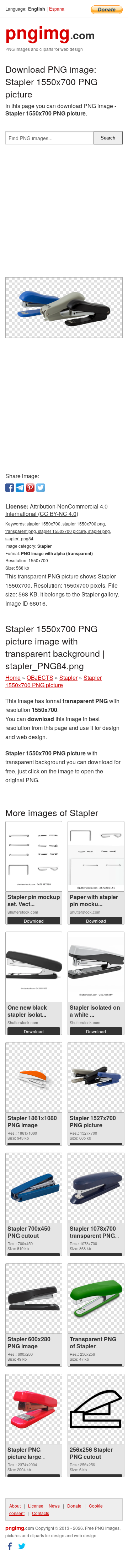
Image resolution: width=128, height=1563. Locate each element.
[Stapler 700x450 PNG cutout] (33, 1188)
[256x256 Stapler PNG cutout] (96, 1409)
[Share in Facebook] (9, 487)
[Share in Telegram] (20, 487)
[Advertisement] (64, 213)
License (35, 1506)
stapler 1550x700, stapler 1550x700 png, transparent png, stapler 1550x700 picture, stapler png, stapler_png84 (58, 531)
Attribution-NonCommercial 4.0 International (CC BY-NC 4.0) (56, 510)
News (54, 1506)
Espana (56, 8)
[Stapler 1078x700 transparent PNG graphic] (96, 1188)
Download (34, 921)
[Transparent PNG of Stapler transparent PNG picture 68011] (96, 1298)
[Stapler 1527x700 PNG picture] (96, 1077)
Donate (74, 1506)
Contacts (40, 1513)
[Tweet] (40, 487)
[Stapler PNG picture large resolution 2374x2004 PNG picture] (33, 1409)
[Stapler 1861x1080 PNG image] (33, 1077)
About (15, 1506)
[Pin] (30, 487)
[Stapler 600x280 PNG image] (33, 1298)
